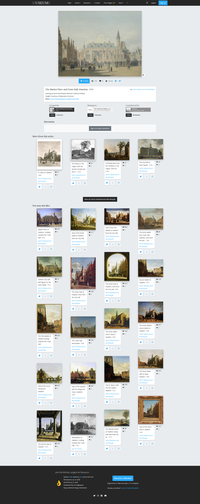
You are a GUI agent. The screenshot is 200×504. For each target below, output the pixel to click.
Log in (153, 3)
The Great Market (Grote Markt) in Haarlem (145, 328)
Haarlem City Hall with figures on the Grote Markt (44, 282)
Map (69, 3)
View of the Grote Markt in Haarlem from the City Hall (78, 235)
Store (120, 3)
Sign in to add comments (100, 128)
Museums (87, 3)
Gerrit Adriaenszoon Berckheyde (143, 89)
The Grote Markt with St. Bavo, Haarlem (145, 374)
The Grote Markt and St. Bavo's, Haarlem (111, 334)
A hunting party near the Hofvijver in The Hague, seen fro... (113, 166)
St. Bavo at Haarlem (45, 173)
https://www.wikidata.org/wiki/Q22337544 (64, 99)
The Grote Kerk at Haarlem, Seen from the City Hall (79, 294)
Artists (77, 3)
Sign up (163, 3)
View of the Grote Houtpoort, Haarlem (44, 388)
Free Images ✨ (109, 3)
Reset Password (132, 488)
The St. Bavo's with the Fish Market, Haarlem (112, 388)
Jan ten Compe (77, 449)
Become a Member (123, 478)
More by (100, 199)
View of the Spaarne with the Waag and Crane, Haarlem (79, 389)
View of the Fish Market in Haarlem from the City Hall (112, 230)
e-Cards (97, 3)
